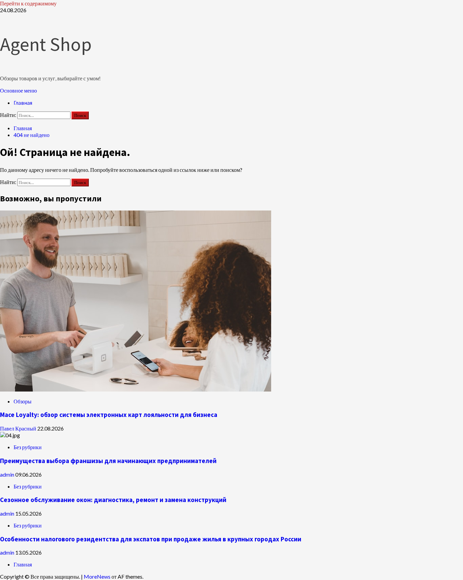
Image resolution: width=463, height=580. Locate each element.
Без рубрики (28, 447)
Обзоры (23, 401)
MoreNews (97, 576)
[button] (18, 90)
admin (7, 474)
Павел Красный (18, 428)
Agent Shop (46, 44)
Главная (23, 102)
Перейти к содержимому (28, 3)
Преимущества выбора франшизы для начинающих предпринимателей (108, 461)
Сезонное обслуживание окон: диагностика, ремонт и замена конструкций (113, 500)
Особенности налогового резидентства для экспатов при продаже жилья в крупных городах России (150, 539)
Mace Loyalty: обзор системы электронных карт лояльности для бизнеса (108, 415)
